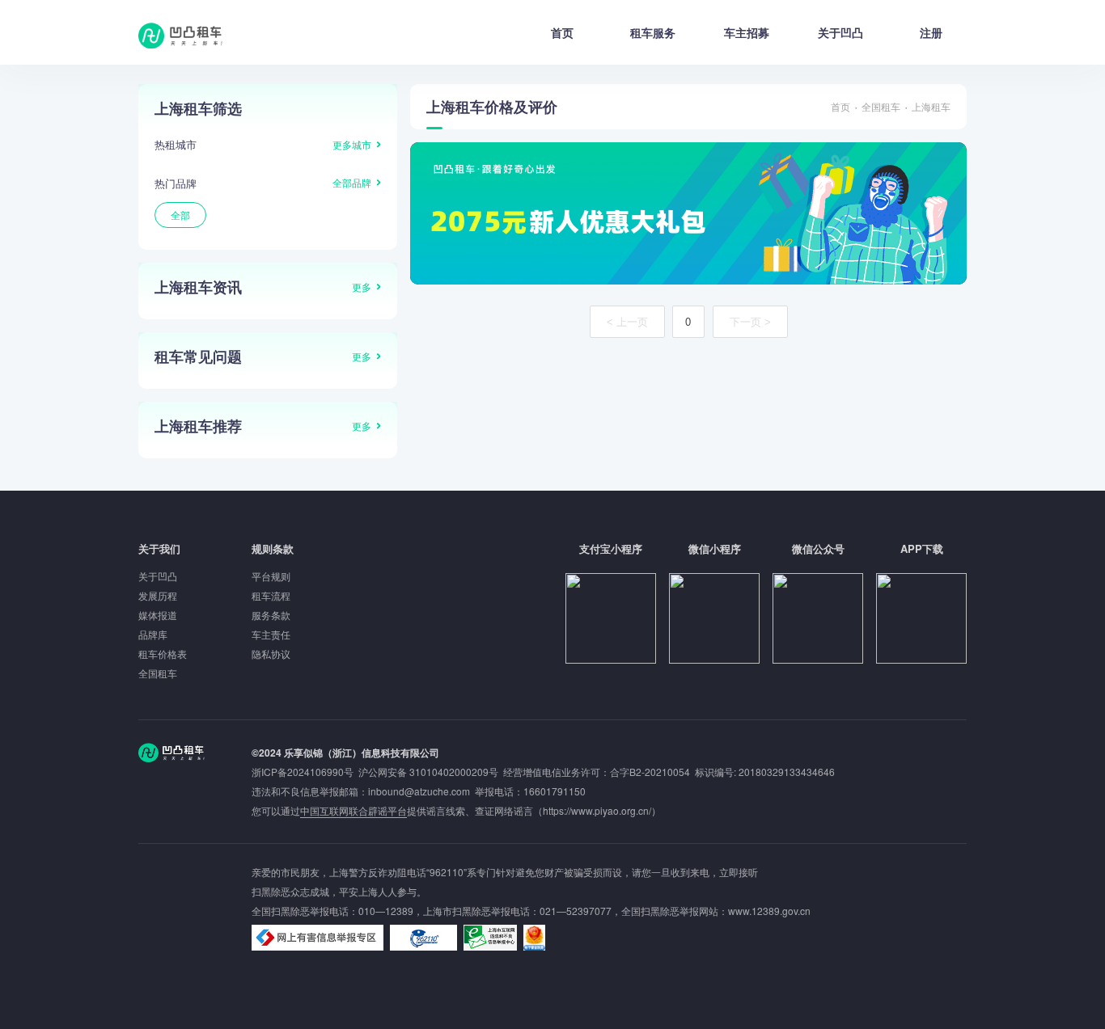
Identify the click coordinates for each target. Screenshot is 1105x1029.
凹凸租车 (182, 35)
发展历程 (157, 595)
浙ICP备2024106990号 (305, 771)
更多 (361, 286)
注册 (931, 32)
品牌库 (152, 634)
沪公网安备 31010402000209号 (428, 771)
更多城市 (351, 144)
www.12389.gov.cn (769, 910)
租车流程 (271, 595)
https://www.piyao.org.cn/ (597, 810)
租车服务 (652, 32)
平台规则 (271, 576)
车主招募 (746, 32)
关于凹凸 (840, 32)
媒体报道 (157, 615)
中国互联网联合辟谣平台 (353, 810)
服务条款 (271, 615)
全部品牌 (351, 182)
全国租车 (881, 106)
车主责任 (271, 634)
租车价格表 (162, 653)
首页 (562, 32)
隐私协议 (271, 653)
